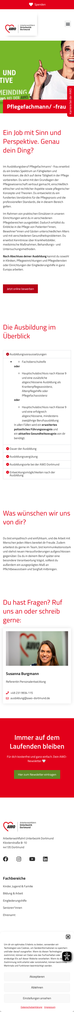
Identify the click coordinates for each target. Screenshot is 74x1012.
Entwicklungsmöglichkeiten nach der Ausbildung (32, 473)
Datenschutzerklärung (31, 1007)
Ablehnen (37, 987)
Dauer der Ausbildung (23, 448)
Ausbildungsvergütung (24, 456)
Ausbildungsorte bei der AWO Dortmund (34, 464)
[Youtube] (32, 859)
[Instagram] (19, 859)
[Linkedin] (45, 859)
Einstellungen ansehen (37, 998)
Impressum (49, 1007)
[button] (68, 937)
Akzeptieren (37, 976)
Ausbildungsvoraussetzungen (28, 354)
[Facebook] (5, 859)
